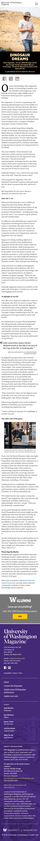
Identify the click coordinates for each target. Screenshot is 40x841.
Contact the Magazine (13, 686)
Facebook (6, 667)
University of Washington (20, 830)
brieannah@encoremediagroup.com (19, 778)
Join (20, 616)
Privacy (15, 673)
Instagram (10, 667)
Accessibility (7, 673)
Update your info (11, 696)
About (6, 682)
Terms (20, 673)
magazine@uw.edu (17, 658)
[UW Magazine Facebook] (3, 79)
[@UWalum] (10, 79)
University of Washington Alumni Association (20, 599)
